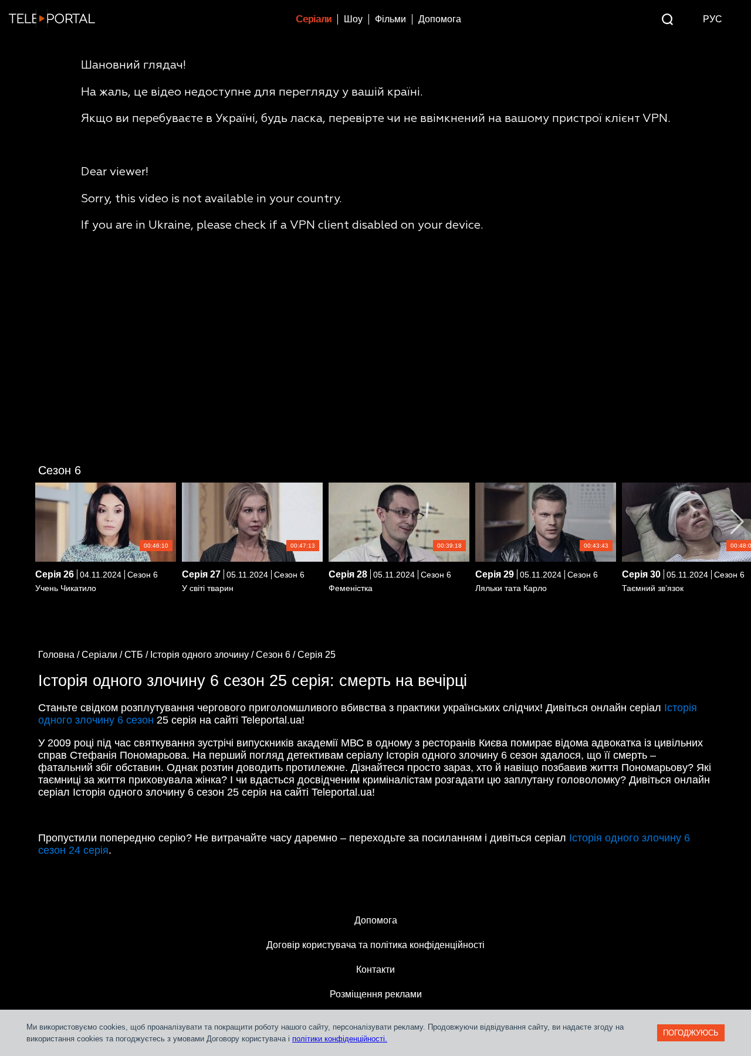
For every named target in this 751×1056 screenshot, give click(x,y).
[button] (737, 522)
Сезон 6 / (276, 655)
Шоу (353, 19)
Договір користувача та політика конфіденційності (375, 945)
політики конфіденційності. (339, 1038)
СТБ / (137, 655)
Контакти (375, 969)
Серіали (313, 19)
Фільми (390, 19)
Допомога (439, 19)
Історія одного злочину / (203, 655)
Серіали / (103, 655)
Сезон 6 (59, 470)
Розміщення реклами (376, 994)
